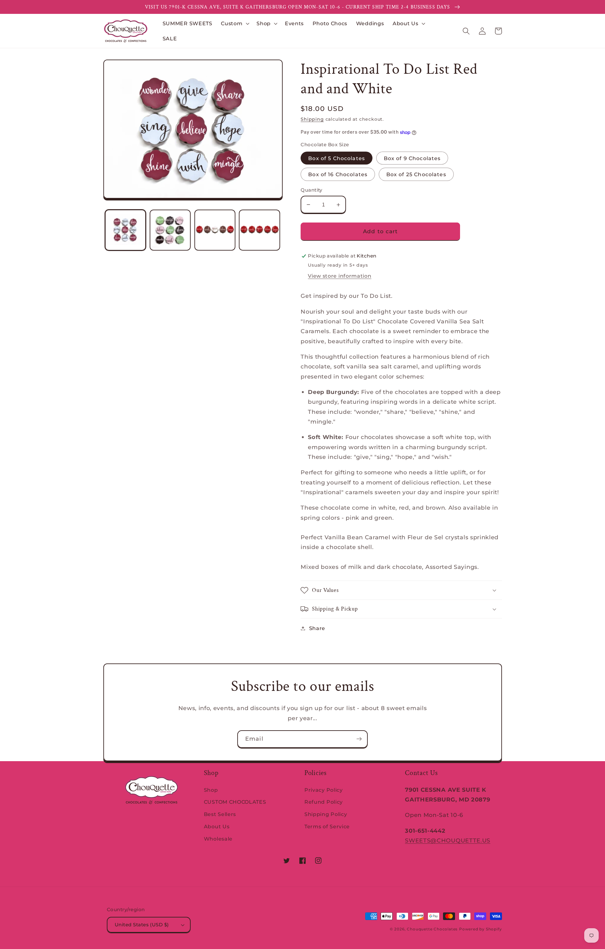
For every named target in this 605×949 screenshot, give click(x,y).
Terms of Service (327, 826)
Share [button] (317, 628)
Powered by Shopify (480, 929)
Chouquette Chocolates (432, 929)
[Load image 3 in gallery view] (214, 230)
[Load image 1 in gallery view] (125, 230)
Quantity (311, 190)
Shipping (312, 119)
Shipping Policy (325, 814)
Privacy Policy (323, 790)
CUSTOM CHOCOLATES (235, 802)
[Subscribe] (359, 739)
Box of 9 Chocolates (412, 158)
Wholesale (218, 839)
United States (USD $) (142, 925)
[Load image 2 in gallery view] (170, 230)
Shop (211, 790)
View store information (339, 276)
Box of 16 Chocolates (337, 174)
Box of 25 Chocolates (416, 174)
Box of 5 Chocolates (336, 158)
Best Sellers (220, 814)
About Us (217, 826)
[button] (234, 23)
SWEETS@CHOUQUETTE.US (447, 840)
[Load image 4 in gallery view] (259, 230)
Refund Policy (323, 802)
